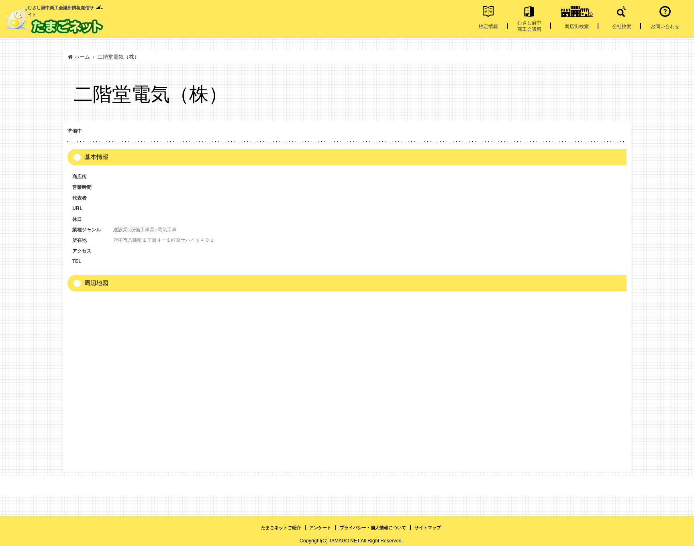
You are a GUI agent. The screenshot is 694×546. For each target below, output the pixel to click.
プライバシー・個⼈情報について (373, 527)
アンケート (320, 527)
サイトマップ (427, 527)
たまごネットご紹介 (281, 527)
